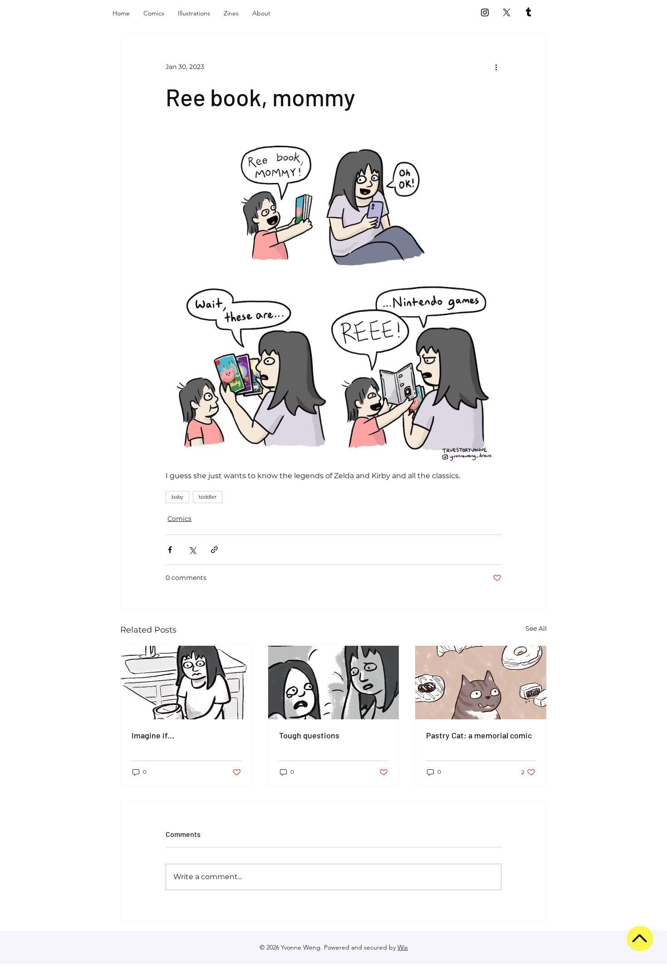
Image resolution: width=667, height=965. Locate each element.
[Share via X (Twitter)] (192, 549)
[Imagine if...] (186, 682)
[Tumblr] (528, 12)
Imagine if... (153, 735)
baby (177, 497)
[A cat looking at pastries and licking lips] (480, 682)
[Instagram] (485, 12)
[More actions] (495, 66)
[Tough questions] (333, 682)
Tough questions (309, 735)
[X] (506, 12)
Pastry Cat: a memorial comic (479, 735)
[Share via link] (214, 549)
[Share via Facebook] (170, 549)
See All (536, 628)
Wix (402, 947)
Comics (179, 519)
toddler (207, 497)
